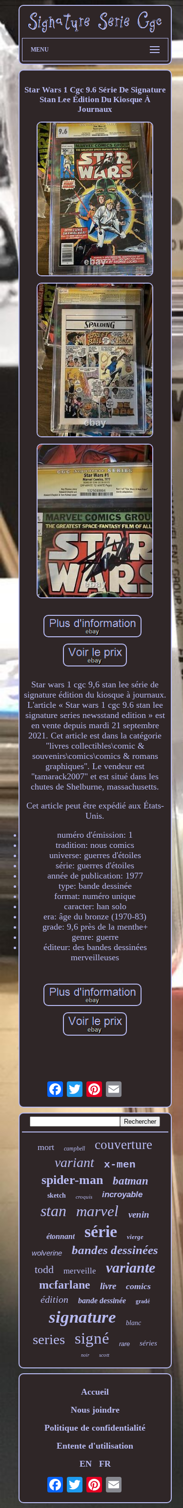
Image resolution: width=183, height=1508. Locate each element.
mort (46, 1147)
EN (86, 1464)
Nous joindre (95, 1410)
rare (124, 1343)
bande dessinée (102, 1300)
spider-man (72, 1180)
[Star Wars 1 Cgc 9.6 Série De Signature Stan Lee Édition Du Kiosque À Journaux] (95, 200)
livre (108, 1286)
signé (92, 1338)
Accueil (95, 1392)
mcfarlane (64, 1284)
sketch (56, 1195)
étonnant (60, 1236)
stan (53, 1211)
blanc (133, 1323)
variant (74, 1162)
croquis (84, 1197)
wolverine (47, 1253)
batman (130, 1181)
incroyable (122, 1194)
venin (138, 1214)
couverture (123, 1144)
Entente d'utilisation (95, 1446)
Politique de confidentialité (94, 1428)
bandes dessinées (115, 1250)
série (100, 1231)
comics (138, 1286)
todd (44, 1269)
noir (85, 1355)
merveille (79, 1270)
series (49, 1339)
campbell (74, 1148)
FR (105, 1464)
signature (82, 1317)
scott (104, 1355)
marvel (97, 1211)
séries (148, 1343)
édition (54, 1299)
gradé (143, 1301)
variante (130, 1267)
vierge (135, 1236)
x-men (120, 1164)
